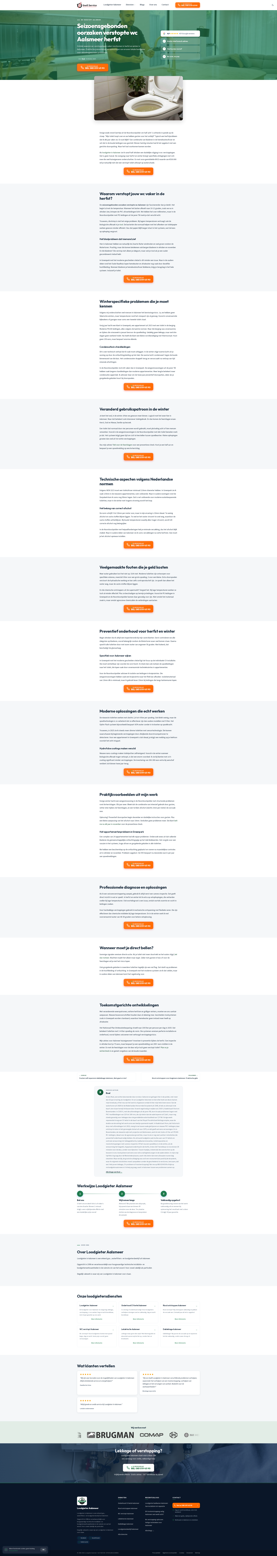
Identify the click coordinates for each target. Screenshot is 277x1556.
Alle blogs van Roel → (114, 1172)
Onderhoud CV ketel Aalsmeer (128, 1503)
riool (121, 224)
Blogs (142, 4)
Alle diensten (122, 1534)
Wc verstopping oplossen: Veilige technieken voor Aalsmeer (154, 1522)
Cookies (181, 1553)
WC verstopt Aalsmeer (126, 1514)
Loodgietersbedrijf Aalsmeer (128, 1529)
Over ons (153, 4)
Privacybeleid (156, 1553)
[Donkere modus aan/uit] (273, 5)
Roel (83, 59)
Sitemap (197, 1553)
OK (43, 1550)
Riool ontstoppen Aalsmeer (127, 1508)
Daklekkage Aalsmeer (125, 1524)
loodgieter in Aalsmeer (111, 152)
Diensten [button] (130, 4)
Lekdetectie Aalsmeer (126, 1519)
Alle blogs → (149, 1531)
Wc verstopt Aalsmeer (91, 20)
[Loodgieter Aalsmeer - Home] (87, 5)
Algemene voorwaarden (170, 1553)
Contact (165, 4)
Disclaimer (190, 1553)
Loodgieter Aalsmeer (112, 4)
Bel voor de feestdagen (122, 445)
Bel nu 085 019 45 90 (184, 1505)
